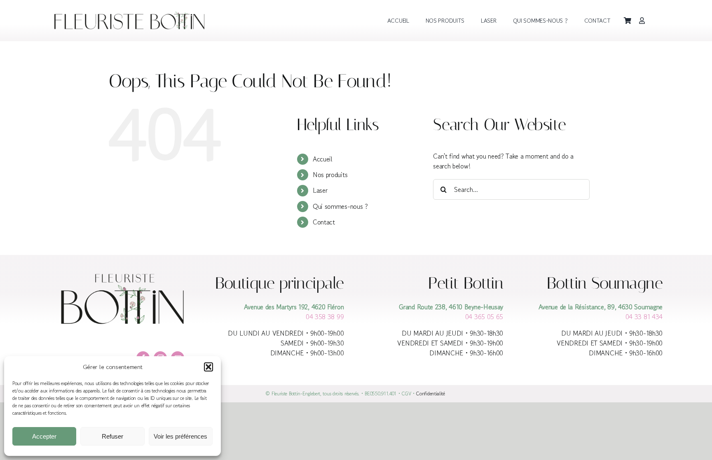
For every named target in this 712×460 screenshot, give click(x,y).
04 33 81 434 (644, 317)
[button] (208, 367)
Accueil (323, 159)
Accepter (44, 436)
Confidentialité (431, 393)
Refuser (112, 436)
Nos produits (330, 175)
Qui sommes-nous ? (340, 206)
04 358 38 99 (325, 317)
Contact (324, 222)
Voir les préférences (180, 436)
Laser (320, 190)
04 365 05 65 (484, 317)
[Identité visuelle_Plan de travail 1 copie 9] (131, 15)
